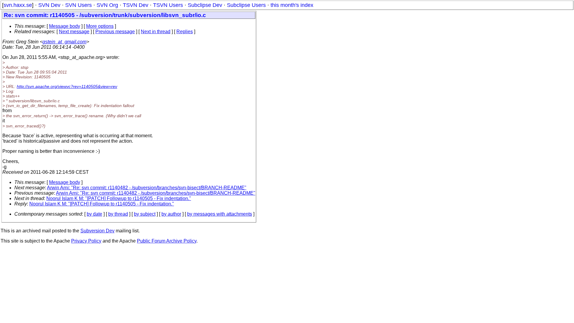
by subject (144, 214)
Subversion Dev (97, 230)
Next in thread (155, 31)
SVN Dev (49, 5)
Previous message (115, 31)
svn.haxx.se (18, 5)
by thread (118, 214)
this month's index (292, 5)
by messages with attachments (219, 214)
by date (94, 214)
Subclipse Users (246, 5)
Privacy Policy (86, 240)
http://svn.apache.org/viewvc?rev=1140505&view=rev (67, 86)
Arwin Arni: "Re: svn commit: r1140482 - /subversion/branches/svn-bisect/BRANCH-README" (146, 187)
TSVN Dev (135, 5)
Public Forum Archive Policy (166, 240)
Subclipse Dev (205, 5)
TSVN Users (168, 5)
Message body (64, 26)
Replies (184, 31)
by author (171, 214)
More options (100, 26)
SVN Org (107, 5)
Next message (74, 31)
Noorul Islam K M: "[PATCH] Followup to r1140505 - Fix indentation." (118, 198)
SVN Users (78, 5)
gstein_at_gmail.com (64, 41)
